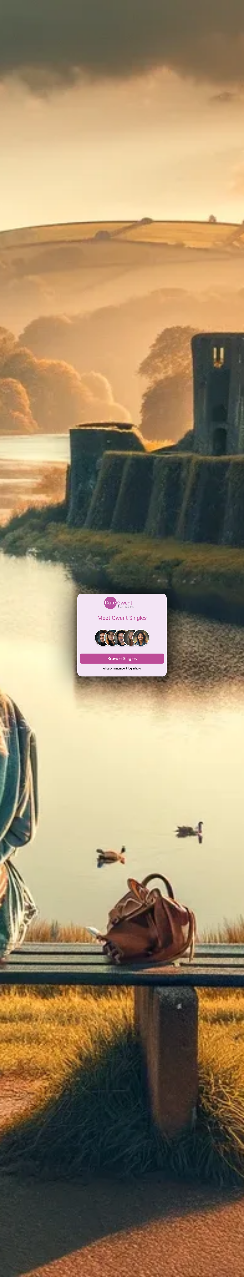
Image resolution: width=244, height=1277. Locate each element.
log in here (134, 668)
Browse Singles (122, 658)
